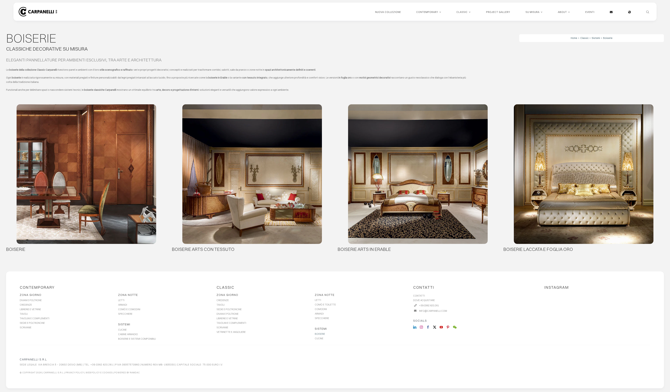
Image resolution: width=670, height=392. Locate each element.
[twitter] (434, 327)
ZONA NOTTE (128, 295)
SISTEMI (124, 324)
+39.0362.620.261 (429, 305)
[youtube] (441, 327)
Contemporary (37, 287)
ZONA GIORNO (31, 295)
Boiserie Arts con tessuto (203, 249)
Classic (225, 287)
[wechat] (455, 327)
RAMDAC (135, 372)
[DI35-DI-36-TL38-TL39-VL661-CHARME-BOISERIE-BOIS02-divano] (86, 105)
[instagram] (421, 327)
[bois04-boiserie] (583, 105)
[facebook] (428, 327)
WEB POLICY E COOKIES (99, 372)
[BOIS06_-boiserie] (252, 105)
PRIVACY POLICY (74, 372)
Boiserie (15, 249)
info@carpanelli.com (433, 310)
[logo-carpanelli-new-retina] (38, 8)
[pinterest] (447, 327)
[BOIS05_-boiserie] (418, 105)
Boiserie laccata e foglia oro (538, 249)
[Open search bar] (647, 11)
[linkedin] (414, 327)
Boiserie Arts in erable (364, 249)
